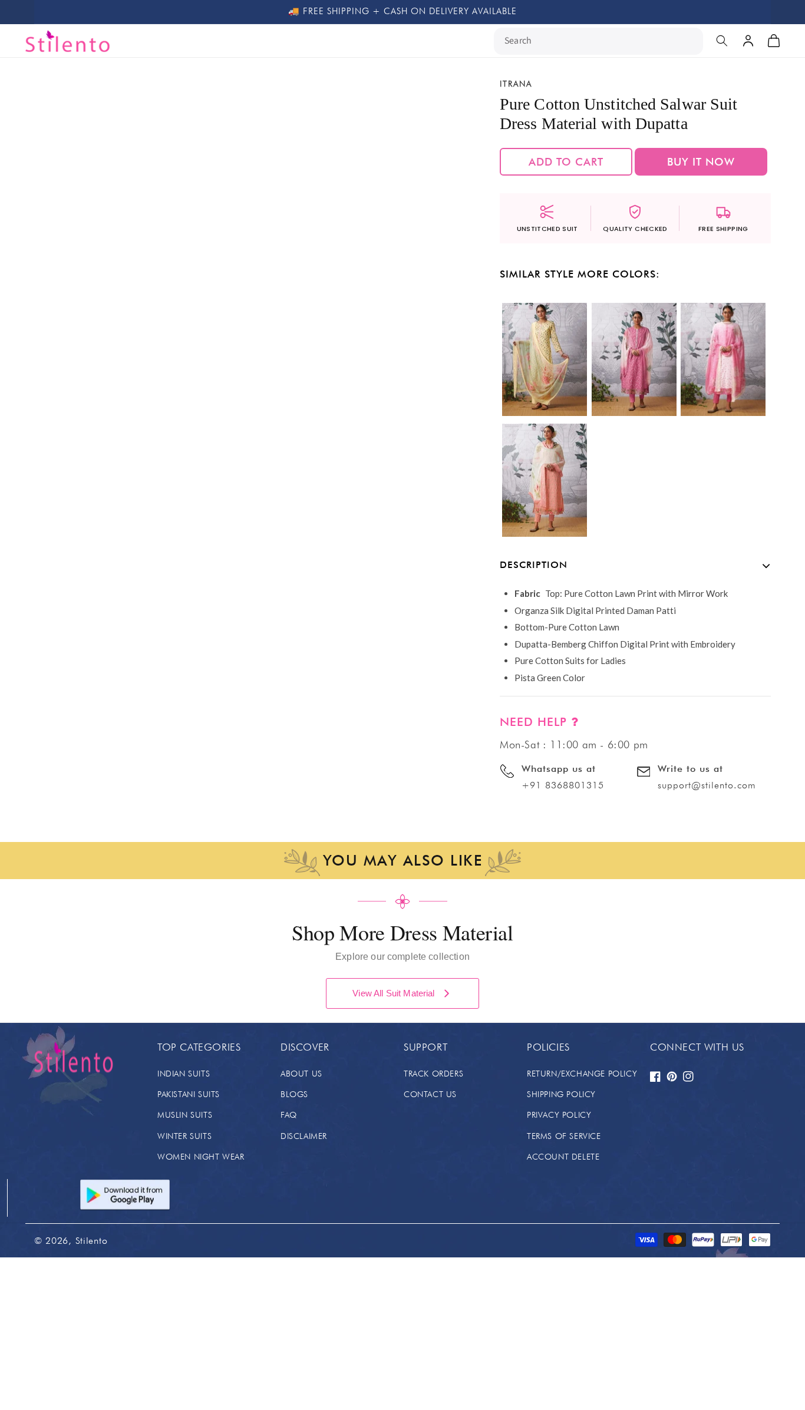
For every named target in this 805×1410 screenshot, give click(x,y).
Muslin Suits (184, 1115)
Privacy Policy (559, 1115)
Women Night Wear (201, 1156)
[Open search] (722, 41)
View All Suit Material (393, 993)
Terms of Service (564, 1136)
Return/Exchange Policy (582, 1073)
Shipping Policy (561, 1094)
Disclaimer (304, 1136)
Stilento (91, 1240)
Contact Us (430, 1094)
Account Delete (563, 1156)
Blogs (294, 1094)
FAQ (289, 1115)
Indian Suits (183, 1073)
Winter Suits (184, 1136)
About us (301, 1073)
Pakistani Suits (188, 1094)
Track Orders (433, 1073)
